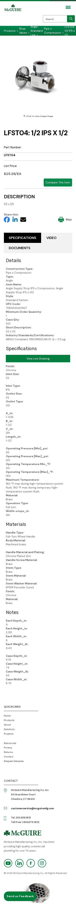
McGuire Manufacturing (13, 16)
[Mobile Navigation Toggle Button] (68, 7)
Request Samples (14, 761)
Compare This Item (58, 182)
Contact (8, 756)
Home (7, 715)
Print (69, 220)
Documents (19, 248)
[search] (71, 18)
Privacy (8, 747)
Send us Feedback (20, 896)
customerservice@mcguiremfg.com (32, 808)
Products (9, 720)
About (7, 724)
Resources (10, 743)
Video (51, 237)
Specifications (22, 237)
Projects (8, 733)
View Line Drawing (38, 358)
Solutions (9, 729)
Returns (8, 752)
